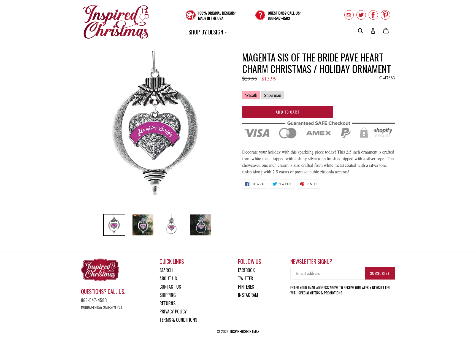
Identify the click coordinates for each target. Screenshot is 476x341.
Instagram (248, 295)
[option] (114, 225)
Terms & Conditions (178, 319)
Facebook (246, 270)
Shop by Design (209, 32)
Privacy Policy (173, 311)
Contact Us (170, 286)
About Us (168, 278)
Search (166, 270)
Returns (167, 303)
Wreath (251, 95)
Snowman (272, 95)
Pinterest (247, 286)
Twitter (245, 278)
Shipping (167, 295)
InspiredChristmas (244, 331)
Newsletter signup (311, 261)
